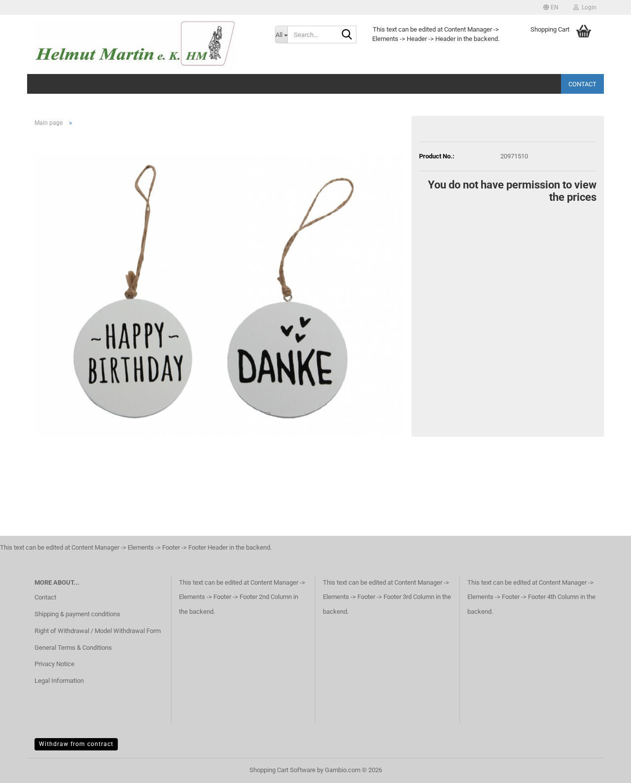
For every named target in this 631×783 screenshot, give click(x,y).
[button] (551, 7)
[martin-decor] (147, 44)
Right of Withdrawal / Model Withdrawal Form (98, 630)
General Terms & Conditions (73, 647)
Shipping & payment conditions (77, 614)
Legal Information (59, 680)
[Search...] (347, 35)
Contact (582, 84)
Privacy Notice (54, 664)
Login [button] (587, 7)
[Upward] (604, 768)
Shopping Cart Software (282, 770)
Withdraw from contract (76, 744)
